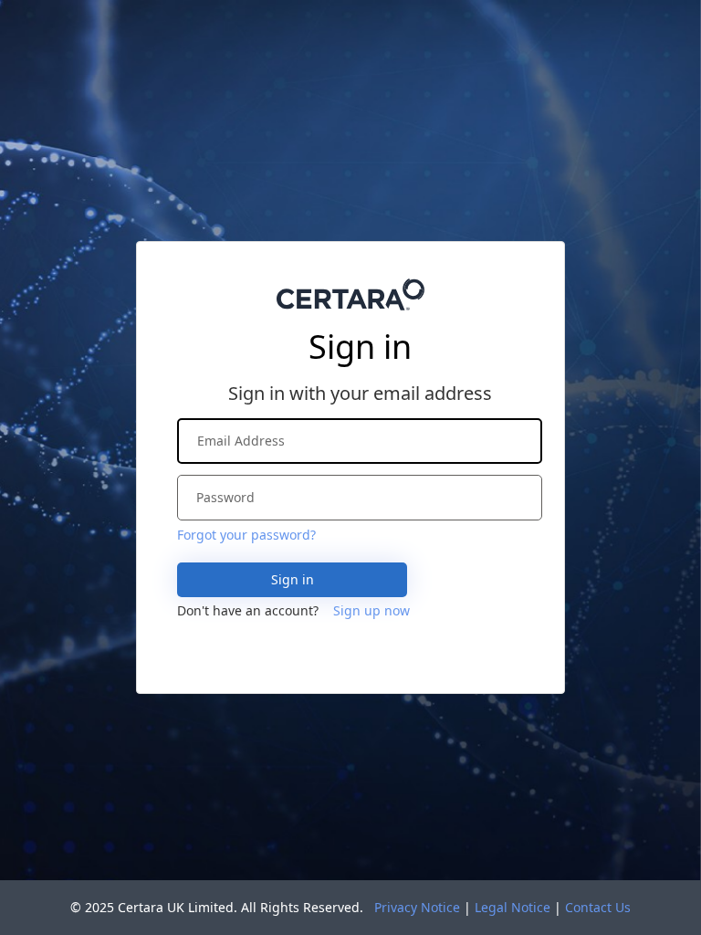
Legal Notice (512, 907)
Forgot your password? (246, 534)
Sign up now (371, 610)
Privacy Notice (417, 907)
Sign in (292, 579)
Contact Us (598, 907)
